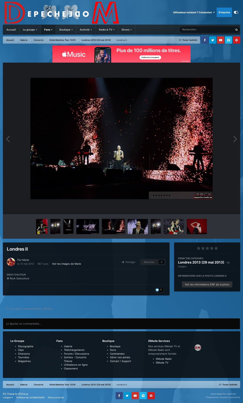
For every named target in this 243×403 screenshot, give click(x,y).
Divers (126, 29)
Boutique (64, 29)
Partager (130, 262)
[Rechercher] (236, 29)
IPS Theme (8, 393)
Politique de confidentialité (30, 397)
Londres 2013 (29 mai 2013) (201, 262)
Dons (113, 349)
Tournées (23, 357)
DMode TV (162, 362)
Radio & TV (106, 29)
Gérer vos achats (120, 357)
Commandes (117, 353)
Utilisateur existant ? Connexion (193, 12)
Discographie (25, 346)
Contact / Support (120, 361)
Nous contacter (56, 397)
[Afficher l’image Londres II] (41, 226)
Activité (85, 29)
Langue (7, 397)
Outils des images (221, 207)
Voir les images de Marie (66, 263)
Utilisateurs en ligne (76, 364)
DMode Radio (164, 358)
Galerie (68, 346)
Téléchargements (74, 349)
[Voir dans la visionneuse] (121, 138)
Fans (47, 29)
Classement (71, 368)
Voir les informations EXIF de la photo (207, 284)
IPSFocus (23, 393)
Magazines (24, 361)
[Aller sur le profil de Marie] (11, 262)
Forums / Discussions (76, 353)
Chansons (24, 353)
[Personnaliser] (236, 12)
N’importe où (221, 29)
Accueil (11, 29)
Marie (25, 259)
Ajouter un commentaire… (25, 323)
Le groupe (29, 29)
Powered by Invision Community (223, 397)
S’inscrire (224, 12)
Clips (21, 349)
